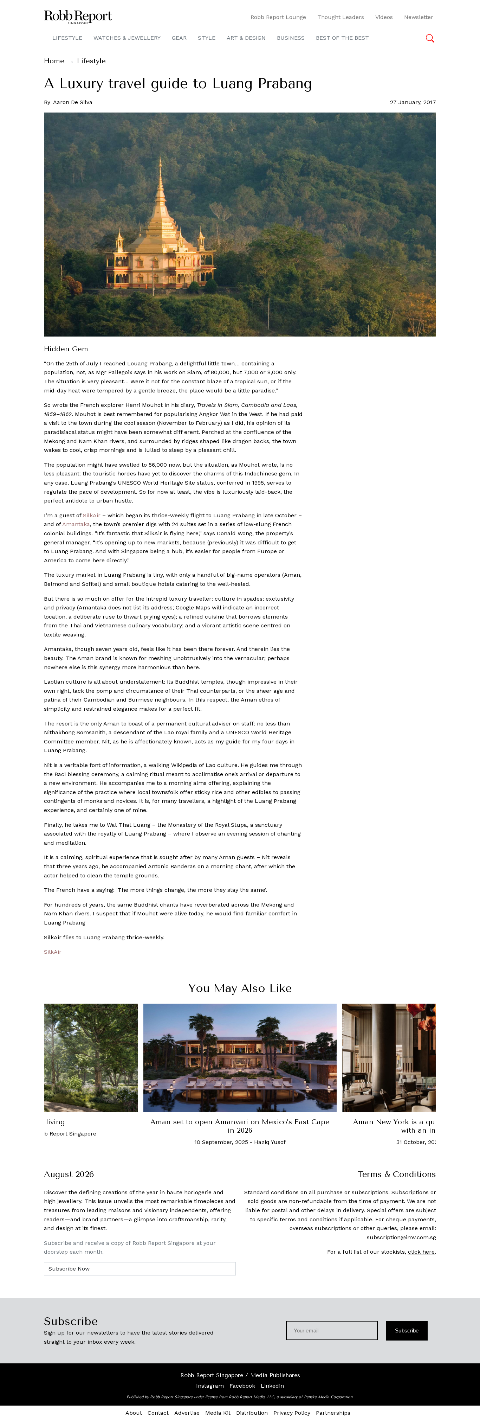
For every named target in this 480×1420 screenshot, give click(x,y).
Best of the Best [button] (342, 37)
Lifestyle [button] (67, 37)
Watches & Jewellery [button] (127, 37)
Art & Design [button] (246, 37)
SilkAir (91, 515)
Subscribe (407, 1330)
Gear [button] (179, 37)
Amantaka (76, 524)
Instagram (210, 1385)
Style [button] (206, 37)
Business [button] (291, 37)
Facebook (242, 1385)
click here (421, 1251)
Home (54, 61)
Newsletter (418, 17)
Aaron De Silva (72, 102)
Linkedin (272, 1385)
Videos (384, 17)
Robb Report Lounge (278, 17)
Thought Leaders (340, 17)
